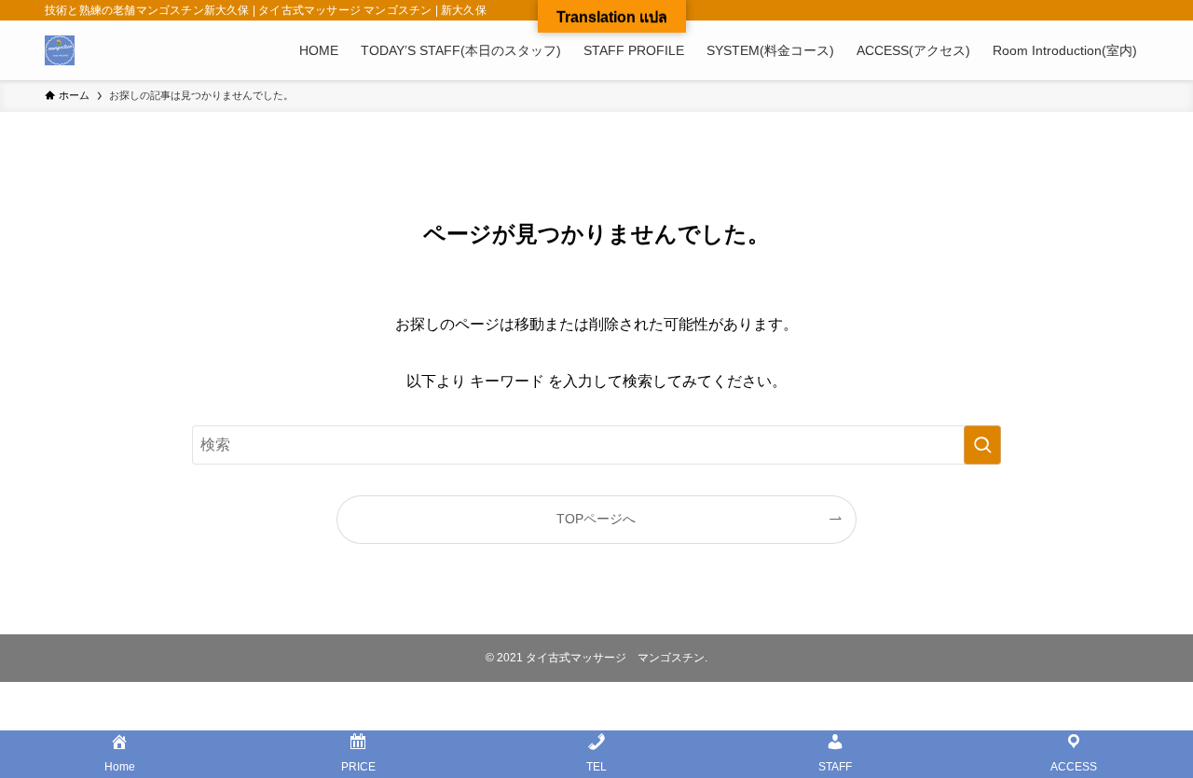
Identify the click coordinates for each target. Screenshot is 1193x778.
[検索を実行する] (982, 445)
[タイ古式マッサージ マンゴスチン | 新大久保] (60, 50)
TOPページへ (596, 518)
